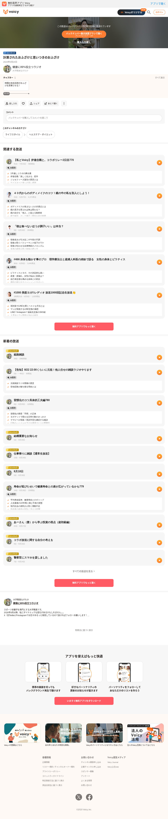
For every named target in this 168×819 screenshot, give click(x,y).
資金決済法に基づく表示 (52, 785)
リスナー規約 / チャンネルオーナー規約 (58, 767)
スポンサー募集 (87, 771)
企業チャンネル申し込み (91, 767)
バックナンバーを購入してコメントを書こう (28, 118)
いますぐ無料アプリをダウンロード (84, 701)
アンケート (85, 776)
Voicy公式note (113, 767)
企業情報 (46, 762)
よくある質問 (86, 781)
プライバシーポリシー (51, 771)
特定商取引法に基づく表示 (53, 781)
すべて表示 (160, 78)
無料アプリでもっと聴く (84, 326)
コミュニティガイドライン (53, 776)
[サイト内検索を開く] (149, 12)
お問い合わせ (86, 785)
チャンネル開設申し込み (91, 762)
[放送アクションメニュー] (64, 103)
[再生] (159, 162)
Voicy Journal (112, 762)
